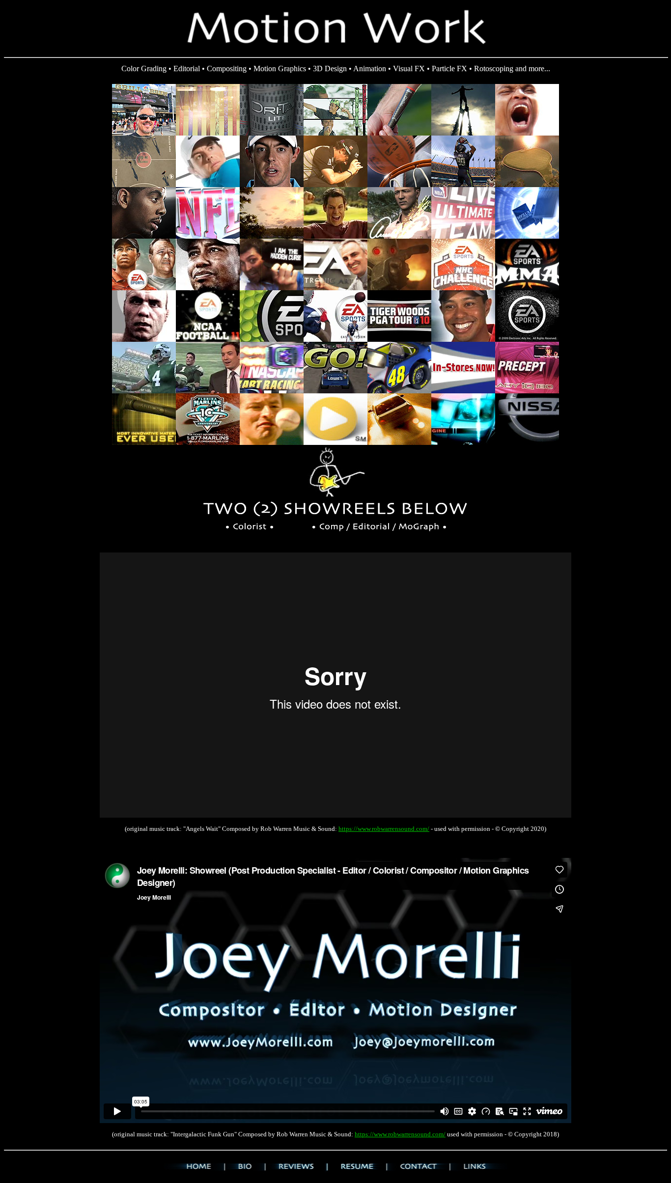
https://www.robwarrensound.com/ (383, 828)
